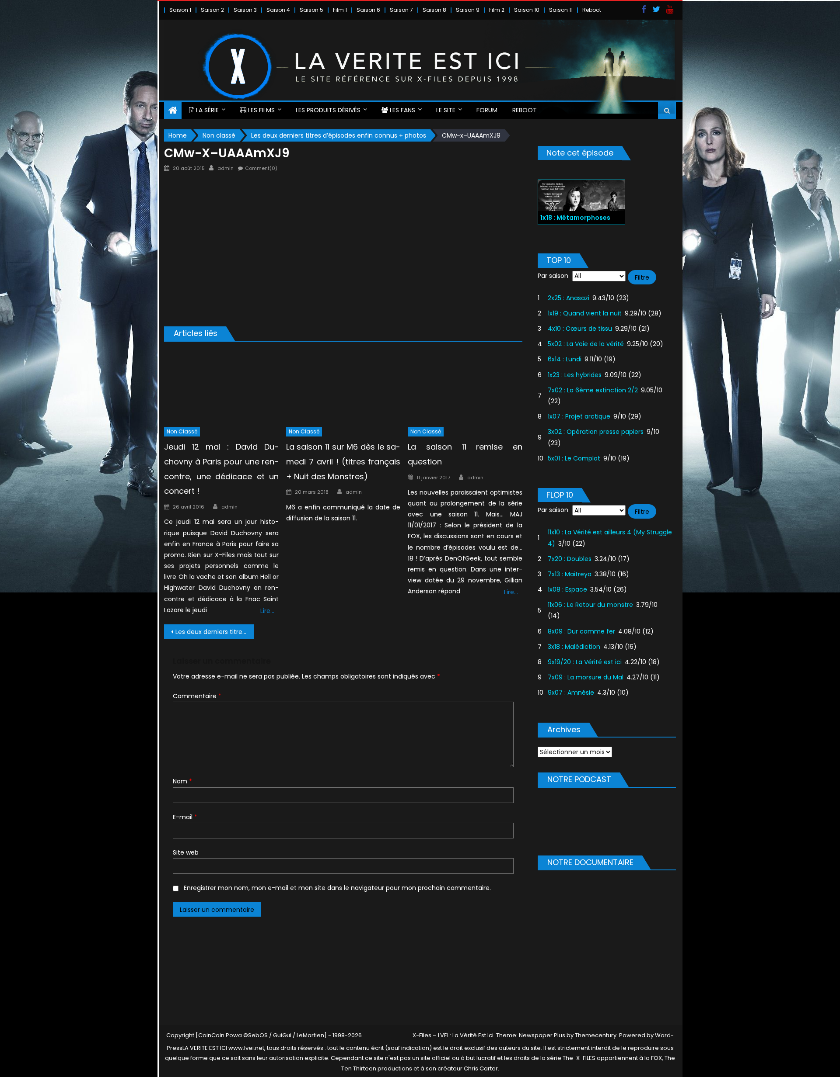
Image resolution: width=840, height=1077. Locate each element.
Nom (182, 781)
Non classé (182, 431)
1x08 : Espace (567, 589)
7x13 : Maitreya (570, 574)
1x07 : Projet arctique (579, 416)
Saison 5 (311, 10)
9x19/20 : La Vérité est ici (585, 662)
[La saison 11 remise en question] (465, 386)
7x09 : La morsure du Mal (585, 677)
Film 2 (496, 10)
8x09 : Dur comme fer (581, 631)
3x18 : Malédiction (574, 646)
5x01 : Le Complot (574, 458)
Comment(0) (261, 168)
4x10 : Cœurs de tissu (580, 328)
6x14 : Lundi (564, 359)
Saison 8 (434, 10)
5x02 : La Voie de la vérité (586, 343)
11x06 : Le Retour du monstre (590, 604)
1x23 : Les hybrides (575, 375)
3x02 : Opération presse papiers (596, 431)
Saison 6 (368, 10)
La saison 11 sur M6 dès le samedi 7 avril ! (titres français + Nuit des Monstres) (343, 461)
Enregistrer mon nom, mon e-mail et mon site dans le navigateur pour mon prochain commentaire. (337, 887)
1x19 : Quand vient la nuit (585, 313)
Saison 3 (245, 10)
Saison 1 (180, 10)
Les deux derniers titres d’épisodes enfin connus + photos (214, 631)
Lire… (267, 610)
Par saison (553, 275)
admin (225, 168)
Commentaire (197, 696)
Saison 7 (401, 10)
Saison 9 (468, 10)
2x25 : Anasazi (568, 298)
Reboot (591, 10)
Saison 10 (526, 10)
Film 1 (340, 10)
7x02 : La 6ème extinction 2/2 (593, 390)
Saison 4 (278, 10)
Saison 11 (561, 10)
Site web (186, 852)
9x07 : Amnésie (571, 692)
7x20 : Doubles (570, 558)
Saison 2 (212, 10)
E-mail (185, 817)
